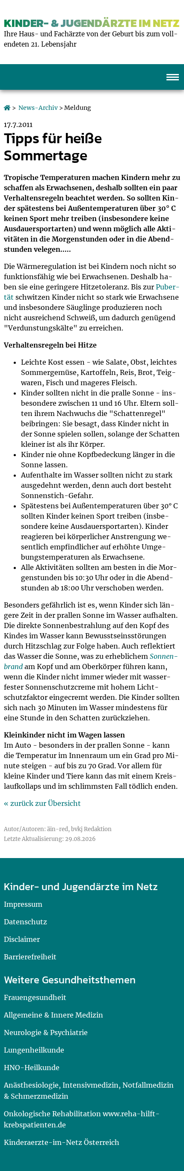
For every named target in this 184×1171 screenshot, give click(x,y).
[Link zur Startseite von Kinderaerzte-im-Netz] (7, 108)
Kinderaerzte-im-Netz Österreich (61, 1142)
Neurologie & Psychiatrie (46, 1032)
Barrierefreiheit (30, 957)
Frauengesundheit (35, 997)
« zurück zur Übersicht (42, 803)
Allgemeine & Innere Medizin (53, 1015)
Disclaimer (22, 939)
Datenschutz (25, 921)
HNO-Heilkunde (31, 1067)
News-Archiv (38, 108)
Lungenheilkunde (34, 1050)
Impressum (23, 904)
